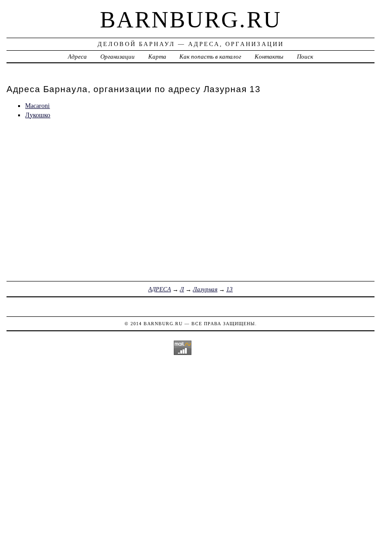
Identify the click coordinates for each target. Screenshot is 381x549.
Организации (117, 56)
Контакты (269, 56)
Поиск (305, 56)
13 (229, 289)
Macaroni (37, 105)
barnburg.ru (191, 20)
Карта (157, 56)
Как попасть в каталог (210, 56)
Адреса (77, 56)
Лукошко (37, 115)
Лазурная (205, 289)
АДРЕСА (159, 289)
